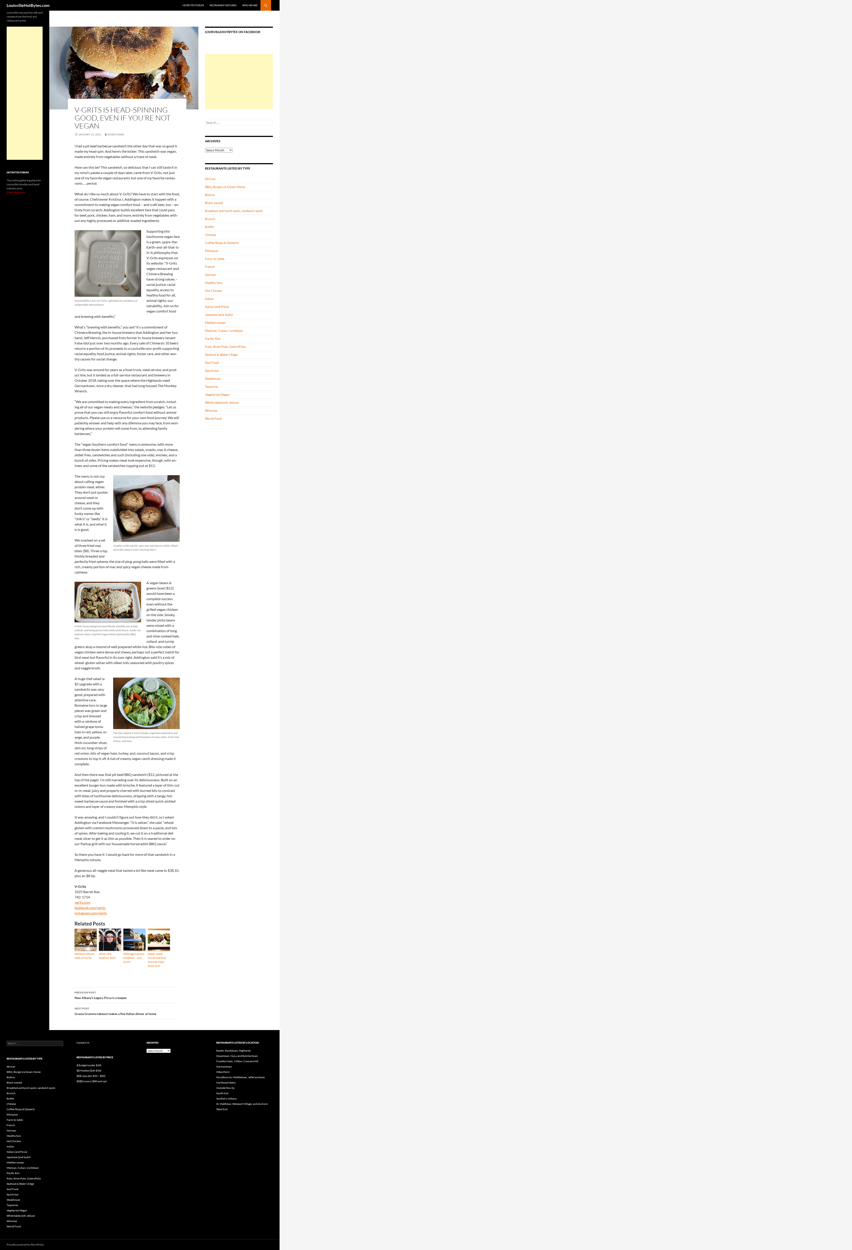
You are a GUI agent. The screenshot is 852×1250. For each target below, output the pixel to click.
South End (222, 1093)
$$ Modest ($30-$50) (89, 1070)
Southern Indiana (226, 1098)
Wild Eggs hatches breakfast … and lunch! (133, 957)
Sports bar (212, 370)
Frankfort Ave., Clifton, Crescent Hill (237, 1061)
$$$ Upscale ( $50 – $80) (91, 1076)
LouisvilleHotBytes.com (28, 5)
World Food (213, 418)
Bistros (210, 195)
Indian (209, 299)
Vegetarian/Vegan (217, 394)
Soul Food (212, 362)
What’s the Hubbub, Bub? (107, 955)
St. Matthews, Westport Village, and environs (242, 1104)
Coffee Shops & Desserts (222, 243)
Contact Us (83, 1042)
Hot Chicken (213, 291)
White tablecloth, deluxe (222, 402)
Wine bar (211, 410)
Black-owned (214, 203)
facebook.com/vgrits (90, 908)
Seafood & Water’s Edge (221, 354)
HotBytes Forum (193, 5)
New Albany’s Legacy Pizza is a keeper (101, 995)
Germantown (224, 1066)
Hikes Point (222, 1072)
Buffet (209, 227)
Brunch (210, 219)
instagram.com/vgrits (91, 913)
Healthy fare (213, 283)
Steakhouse (213, 378)
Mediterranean (215, 322)
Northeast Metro (226, 1082)
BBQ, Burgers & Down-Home (225, 187)
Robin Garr (116, 134)
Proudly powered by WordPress (25, 1244)
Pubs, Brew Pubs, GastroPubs (225, 346)
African (210, 179)
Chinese (210, 235)
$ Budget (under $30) (89, 1065)
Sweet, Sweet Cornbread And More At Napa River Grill (157, 959)
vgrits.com (82, 902)
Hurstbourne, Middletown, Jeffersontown (240, 1077)
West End (221, 1109)
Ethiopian (211, 251)
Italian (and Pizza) (217, 307)
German (210, 275)
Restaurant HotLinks (223, 5)
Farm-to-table (214, 259)
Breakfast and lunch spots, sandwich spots (234, 211)
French (210, 267)
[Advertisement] (239, 81)
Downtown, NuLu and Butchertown (237, 1056)
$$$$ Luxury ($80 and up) (92, 1081)
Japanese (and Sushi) (219, 314)
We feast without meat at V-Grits (84, 955)
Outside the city (225, 1088)
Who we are (250, 5)
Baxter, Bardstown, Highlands (233, 1050)
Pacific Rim (213, 338)
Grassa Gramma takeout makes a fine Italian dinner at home (115, 1011)
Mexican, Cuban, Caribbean (224, 330)
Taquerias (211, 386)
